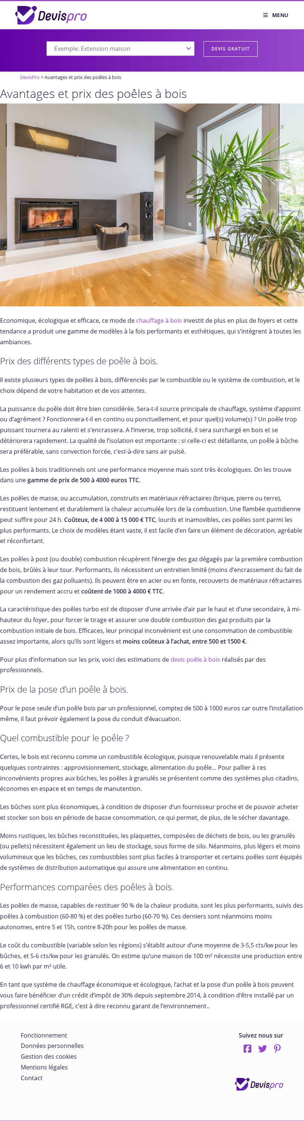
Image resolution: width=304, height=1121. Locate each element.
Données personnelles (52, 1046)
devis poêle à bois (195, 659)
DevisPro (30, 77)
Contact (32, 1078)
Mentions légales (44, 1067)
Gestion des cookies (49, 1056)
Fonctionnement (44, 1035)
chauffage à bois (159, 320)
